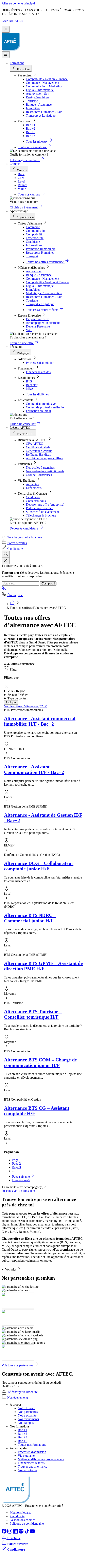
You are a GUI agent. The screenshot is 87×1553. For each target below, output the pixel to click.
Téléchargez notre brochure (24, 537)
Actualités (32, 484)
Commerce (33, 227)
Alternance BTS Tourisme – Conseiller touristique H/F (33, 1014)
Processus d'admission (40, 362)
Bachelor (31, 385)
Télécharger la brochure (41, 515)
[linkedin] (16, 1532)
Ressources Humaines (40, 252)
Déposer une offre (37, 319)
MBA (29, 388)
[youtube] (32, 1532)
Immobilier (33, 108)
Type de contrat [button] (17, 698)
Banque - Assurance (39, 104)
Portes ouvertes (17, 543)
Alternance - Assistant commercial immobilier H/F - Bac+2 (39, 721)
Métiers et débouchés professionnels (41, 1459)
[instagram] (10, 1532)
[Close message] (6, 29)
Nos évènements (17, 1397)
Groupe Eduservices (39, 475)
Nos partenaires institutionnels (45, 471)
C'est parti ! (48, 583)
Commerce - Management (42, 82)
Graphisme (33, 241)
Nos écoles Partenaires (40, 467)
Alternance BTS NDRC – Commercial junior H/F (30, 918)
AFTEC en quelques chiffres (44, 458)
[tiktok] (27, 1532)
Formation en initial (38, 411)
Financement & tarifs (31, 1463)
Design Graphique (37, 97)
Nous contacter (27, 1470)
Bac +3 (30, 132)
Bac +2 (30, 128)
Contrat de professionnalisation (45, 407)
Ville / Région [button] (16, 691)
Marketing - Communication (44, 293)
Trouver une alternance (32, 1466)
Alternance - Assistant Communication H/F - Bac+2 (34, 769)
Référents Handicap (38, 454)
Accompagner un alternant (43, 322)
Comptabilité (34, 234)
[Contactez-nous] (4, 589)
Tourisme (32, 101)
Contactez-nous (36, 501)
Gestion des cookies (22, 1520)
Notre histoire (26, 1408)
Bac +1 (30, 125)
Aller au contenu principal (18, 3)
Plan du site (17, 1516)
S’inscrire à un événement (42, 511)
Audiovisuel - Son (37, 93)
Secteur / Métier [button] (17, 694)
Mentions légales (20, 1512)
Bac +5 (30, 135)
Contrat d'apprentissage (41, 403)
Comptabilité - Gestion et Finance (47, 282)
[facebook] (4, 1532)
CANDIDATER (12, 21)
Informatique (34, 245)
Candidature (15, 548)
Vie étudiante (26, 1455)
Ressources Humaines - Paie (44, 112)
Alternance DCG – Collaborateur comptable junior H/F (38, 866)
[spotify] (21, 1532)
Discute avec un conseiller (18, 1190)
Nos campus (26, 1422)
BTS (29, 381)
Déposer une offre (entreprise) (45, 504)
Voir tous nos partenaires (17, 1365)
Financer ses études (38, 372)
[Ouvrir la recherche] (6, 554)
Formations (17, 63)
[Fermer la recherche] (6, 560)
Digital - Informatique (40, 90)
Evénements (33, 488)
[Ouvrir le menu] (6, 54)
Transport (32, 256)
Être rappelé (15, 595)
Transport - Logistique (40, 304)
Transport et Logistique (40, 115)
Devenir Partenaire (38, 326)
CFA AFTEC (34, 443)
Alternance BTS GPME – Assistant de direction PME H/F (43, 966)
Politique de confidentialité (27, 1523)
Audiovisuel (33, 271)
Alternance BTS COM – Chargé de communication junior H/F (40, 1062)
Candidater (33, 497)
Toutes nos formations (32, 1444)
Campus (15, 163)
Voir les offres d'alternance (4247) (25, 706)
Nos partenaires (28, 1411)
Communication (36, 230)
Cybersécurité (35, 238)
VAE (29, 330)
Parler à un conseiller (39, 508)
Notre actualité (27, 1415)
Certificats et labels (38, 447)
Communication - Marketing (44, 86)
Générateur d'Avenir (39, 451)
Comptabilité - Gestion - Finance (47, 79)
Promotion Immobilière (40, 249)
